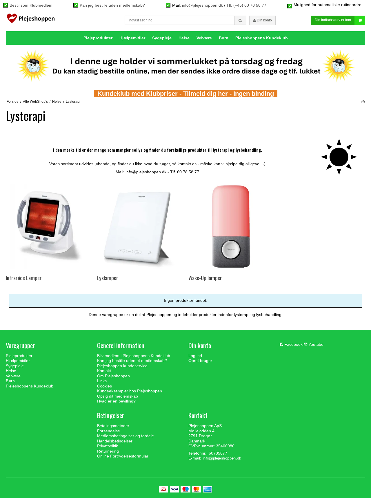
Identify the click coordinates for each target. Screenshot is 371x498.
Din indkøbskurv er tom (333, 20)
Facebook (293, 344)
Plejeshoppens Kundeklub (261, 38)
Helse (184, 38)
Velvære (204, 38)
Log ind (195, 355)
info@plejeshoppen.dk (202, 5)
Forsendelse (108, 431)
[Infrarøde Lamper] (48, 226)
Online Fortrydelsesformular (122, 456)
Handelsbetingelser (114, 441)
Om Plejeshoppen (113, 376)
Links (102, 380)
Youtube (315, 344)
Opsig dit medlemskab (117, 396)
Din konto (264, 20)
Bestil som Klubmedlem (31, 5)
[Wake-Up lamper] (230, 226)
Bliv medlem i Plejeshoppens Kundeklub (133, 355)
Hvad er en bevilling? (116, 401)
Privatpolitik (107, 446)
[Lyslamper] (139, 226)
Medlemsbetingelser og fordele (125, 435)
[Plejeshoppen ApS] (31, 19)
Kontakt (104, 370)
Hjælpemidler (132, 38)
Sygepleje (162, 38)
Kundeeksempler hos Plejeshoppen (129, 391)
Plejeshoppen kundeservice (122, 365)
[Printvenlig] (363, 102)
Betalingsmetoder (113, 425)
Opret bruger (200, 360)
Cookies (104, 386)
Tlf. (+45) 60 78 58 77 (246, 5)
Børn (223, 38)
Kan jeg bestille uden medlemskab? (112, 5)
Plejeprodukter (97, 38)
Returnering (108, 451)
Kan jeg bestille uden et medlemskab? (132, 360)
